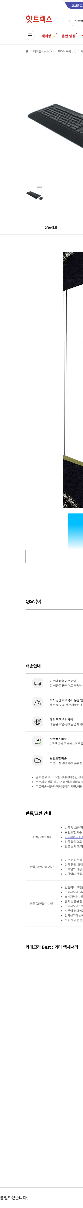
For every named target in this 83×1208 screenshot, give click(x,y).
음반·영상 (68, 35)
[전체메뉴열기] (30, 35)
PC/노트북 (64, 51)
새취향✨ (48, 35)
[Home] (27, 51)
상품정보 (51, 227)
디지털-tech (41, 51)
